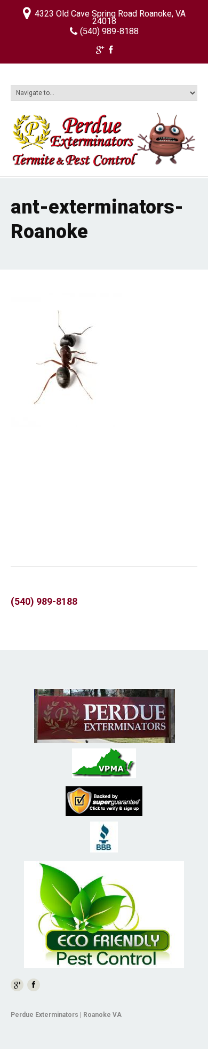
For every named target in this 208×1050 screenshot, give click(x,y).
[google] (100, 51)
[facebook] (111, 51)
